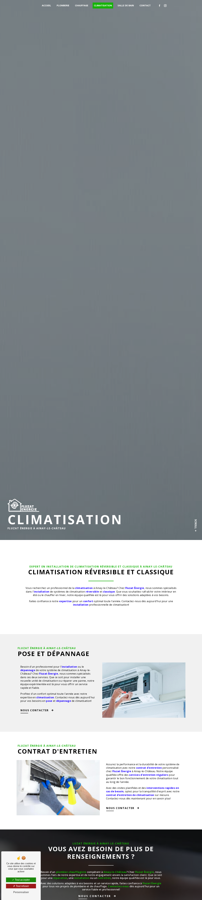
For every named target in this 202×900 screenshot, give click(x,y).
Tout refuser (22, 886)
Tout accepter (22, 879)
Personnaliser (21, 892)
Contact (145, 5)
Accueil (46, 5)
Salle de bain (126, 5)
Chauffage (81, 5)
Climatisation (103, 5)
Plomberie (63, 5)
